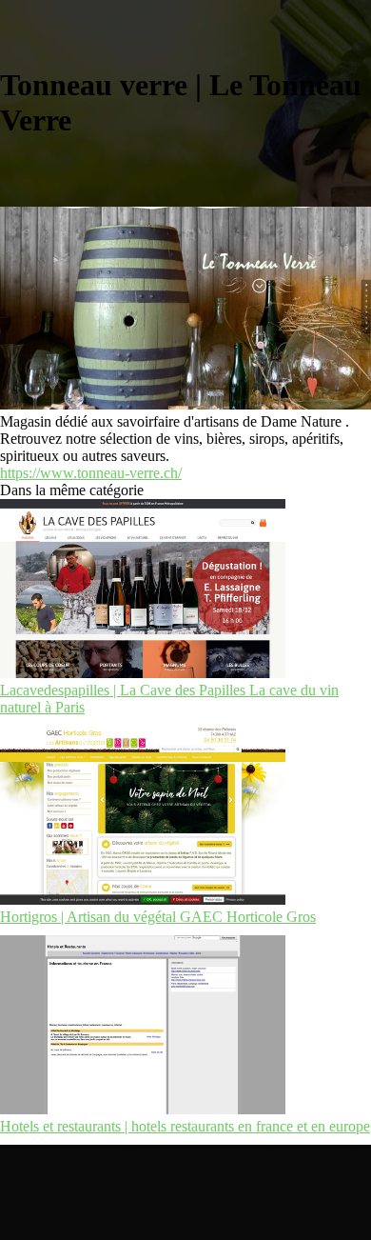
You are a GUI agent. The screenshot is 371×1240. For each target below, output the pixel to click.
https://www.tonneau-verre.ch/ (91, 473)
